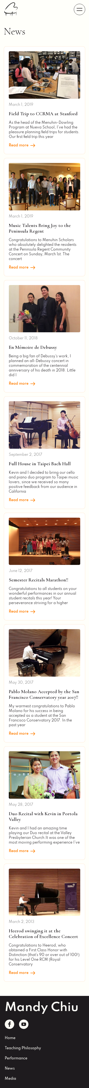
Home (10, 1038)
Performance (16, 1058)
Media (10, 1079)
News (10, 1069)
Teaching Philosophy (23, 1048)
